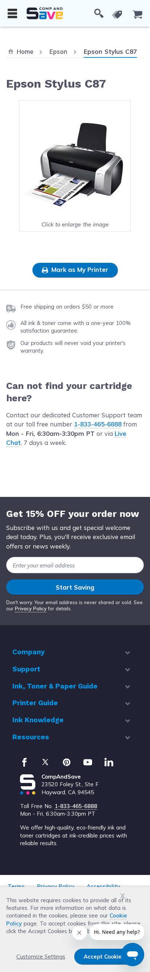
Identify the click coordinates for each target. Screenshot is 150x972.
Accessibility (103, 886)
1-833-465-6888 (98, 424)
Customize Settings (40, 956)
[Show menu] (12, 13)
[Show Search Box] (98, 13)
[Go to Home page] (45, 13)
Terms (16, 886)
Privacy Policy (31, 608)
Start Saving (75, 587)
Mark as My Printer (79, 269)
